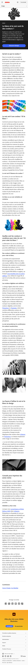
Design (3, 6)
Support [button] (4, 642)
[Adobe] (7, 2)
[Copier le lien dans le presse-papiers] (22, 604)
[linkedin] (10, 656)
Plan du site (4, 662)
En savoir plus (19, 626)
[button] (18, 2)
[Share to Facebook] (6, 604)
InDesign (22, 434)
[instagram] (5, 656)
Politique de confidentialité (7, 660)
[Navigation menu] (2, 2)
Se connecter (23, 2)
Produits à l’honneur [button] (6, 649)
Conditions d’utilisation (17, 660)
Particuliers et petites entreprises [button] (9, 633)
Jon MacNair (14, 588)
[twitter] (8, 656)
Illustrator (14, 308)
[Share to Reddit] (19, 604)
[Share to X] (9, 604)
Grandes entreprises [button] (6, 636)
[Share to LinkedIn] (12, 604)
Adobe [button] (3, 645)
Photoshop (5, 308)
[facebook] (3, 656)
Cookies (23, 660)
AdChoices (10, 662)
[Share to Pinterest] (16, 604)
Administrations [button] (5, 639)
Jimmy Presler (6, 588)
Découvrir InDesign (14, 45)
